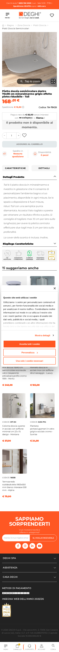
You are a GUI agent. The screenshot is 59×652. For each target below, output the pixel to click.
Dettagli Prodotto (13, 177)
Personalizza (27, 352)
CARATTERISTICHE (15, 168)
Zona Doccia (23, 25)
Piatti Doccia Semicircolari (15, 28)
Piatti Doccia (39, 25)
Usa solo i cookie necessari (29, 361)
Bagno (10, 25)
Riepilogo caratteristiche (18, 243)
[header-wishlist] (52, 15)
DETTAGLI (44, 168)
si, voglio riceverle (43, 538)
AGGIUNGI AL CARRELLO (29, 144)
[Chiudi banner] (55, 288)
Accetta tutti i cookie (29, 344)
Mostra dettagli (42, 335)
